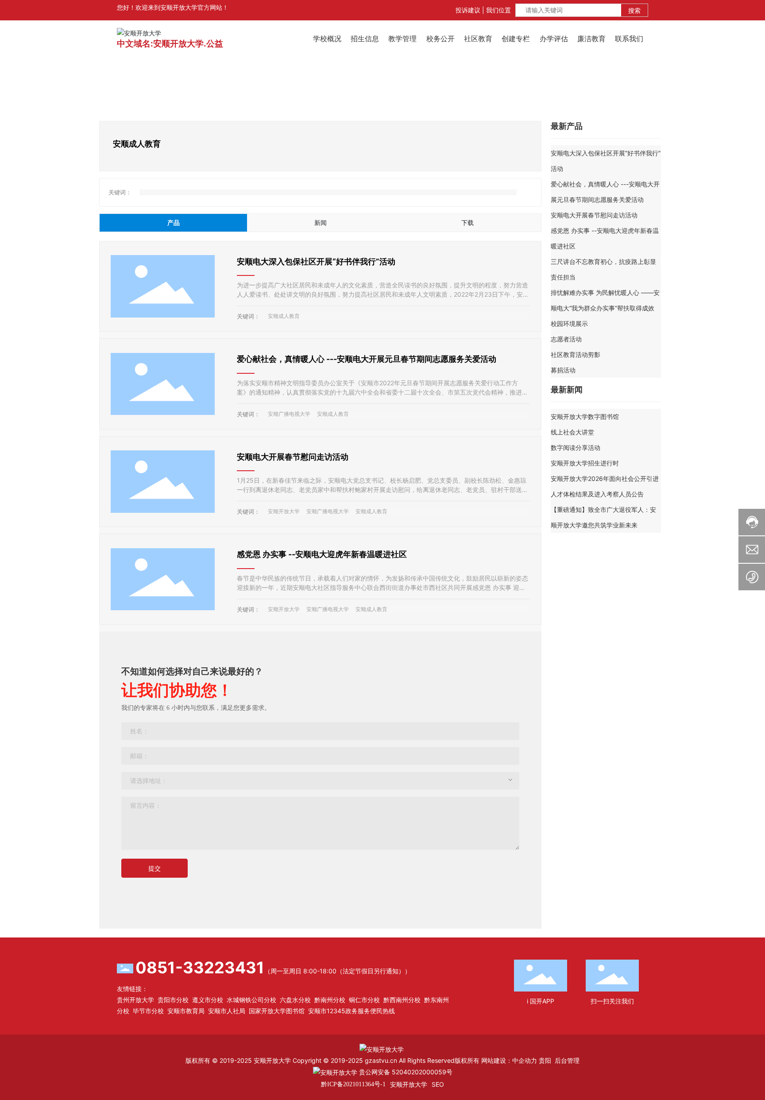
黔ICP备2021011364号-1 (353, 1084)
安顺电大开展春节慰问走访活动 (292, 456)
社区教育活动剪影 (575, 354)
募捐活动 (563, 370)
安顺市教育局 (186, 1011)
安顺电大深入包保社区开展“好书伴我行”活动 (316, 261)
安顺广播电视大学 (289, 414)
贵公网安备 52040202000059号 (404, 1072)
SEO (438, 1084)
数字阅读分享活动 (575, 447)
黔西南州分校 (402, 999)
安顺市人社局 (226, 1011)
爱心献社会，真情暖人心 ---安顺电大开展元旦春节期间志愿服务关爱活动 (366, 359)
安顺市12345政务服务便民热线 (351, 1011)
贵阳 (545, 1060)
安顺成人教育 (284, 316)
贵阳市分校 (173, 999)
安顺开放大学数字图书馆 (585, 416)
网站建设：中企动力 (509, 1060)
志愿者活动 (566, 339)
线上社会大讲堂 (572, 432)
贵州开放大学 (135, 999)
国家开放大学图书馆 (277, 1011)
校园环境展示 (569, 323)
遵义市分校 (207, 999)
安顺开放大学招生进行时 (585, 463)
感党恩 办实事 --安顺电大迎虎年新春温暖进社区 (322, 554)
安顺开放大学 (284, 511)
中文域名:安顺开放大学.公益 (170, 44)
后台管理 (567, 1060)
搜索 (634, 10)
